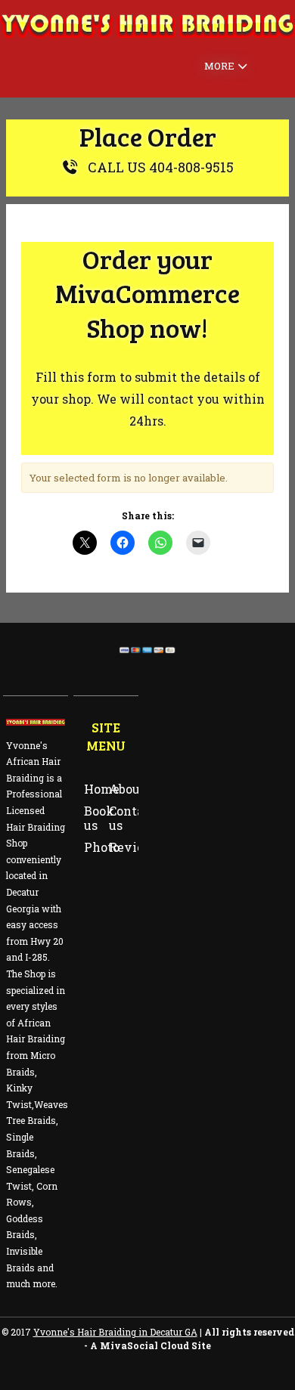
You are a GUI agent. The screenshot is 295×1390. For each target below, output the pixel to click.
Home (102, 789)
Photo (102, 847)
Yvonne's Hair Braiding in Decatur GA (115, 1332)
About (127, 789)
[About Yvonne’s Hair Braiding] (35, 722)
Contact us (132, 818)
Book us (99, 818)
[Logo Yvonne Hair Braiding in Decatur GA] (147, 35)
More (219, 66)
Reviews (135, 847)
